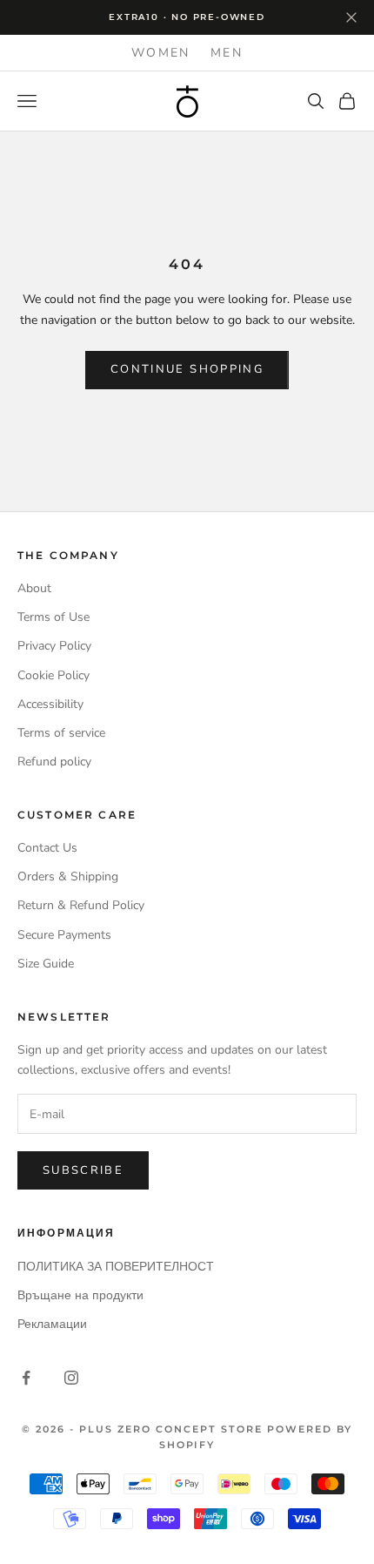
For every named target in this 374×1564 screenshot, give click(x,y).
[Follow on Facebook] (26, 1377)
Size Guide (45, 963)
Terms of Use (53, 617)
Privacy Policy (54, 645)
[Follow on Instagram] (71, 1377)
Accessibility (50, 704)
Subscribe (83, 1170)
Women (160, 52)
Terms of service (61, 733)
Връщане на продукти (80, 1295)
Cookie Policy (53, 675)
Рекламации (52, 1324)
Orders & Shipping (67, 876)
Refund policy (54, 761)
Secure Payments (64, 935)
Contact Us (47, 847)
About (34, 588)
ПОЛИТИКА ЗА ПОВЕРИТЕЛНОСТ (115, 1266)
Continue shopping (187, 369)
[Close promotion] (351, 17)
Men (226, 52)
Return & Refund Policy (80, 905)
